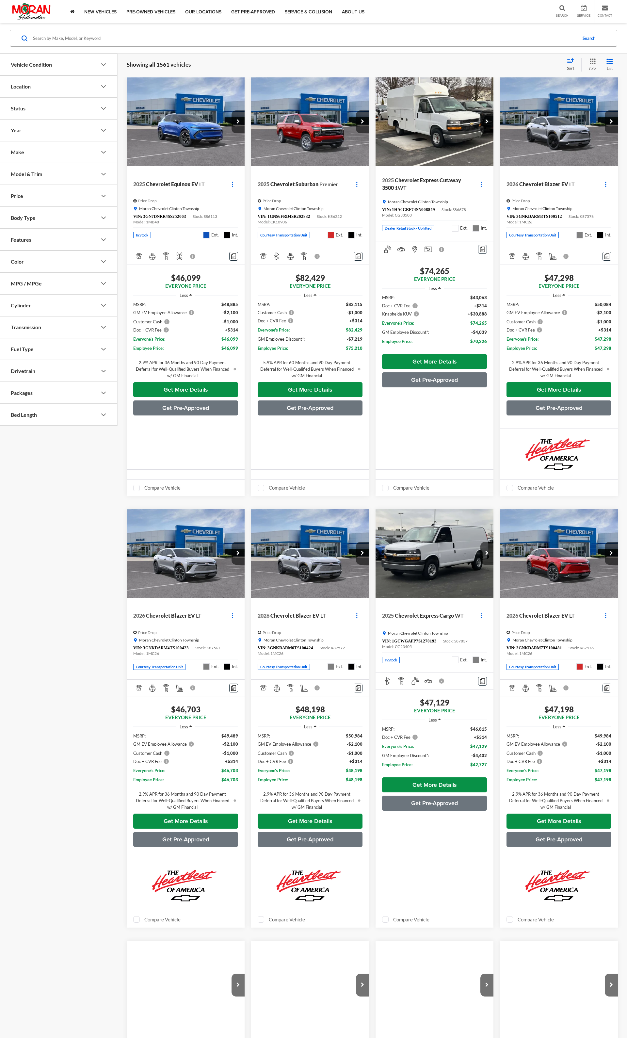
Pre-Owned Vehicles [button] (150, 11)
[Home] (72, 11)
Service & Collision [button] (308, 11)
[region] (185, 340)
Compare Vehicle (162, 488)
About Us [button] (353, 11)
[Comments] (233, 256)
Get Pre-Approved (253, 11)
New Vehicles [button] (100, 11)
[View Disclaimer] (193, 256)
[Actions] (232, 184)
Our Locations (203, 11)
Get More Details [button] (186, 389)
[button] (238, 121)
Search (589, 38)
